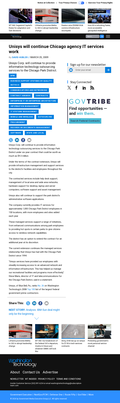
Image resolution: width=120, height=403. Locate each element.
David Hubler (20, 57)
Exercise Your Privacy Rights (100, 3)
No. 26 (41, 285)
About (15, 372)
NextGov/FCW (41, 394)
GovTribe (82, 394)
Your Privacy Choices (68, 3)
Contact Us (31, 372)
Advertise (50, 372)
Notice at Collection (46, 3)
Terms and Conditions (68, 379)
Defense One (56, 394)
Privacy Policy (46, 379)
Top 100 (31, 289)
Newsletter (17, 379)
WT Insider (31, 379)
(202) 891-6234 (37, 383)
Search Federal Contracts (85, 121)
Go (102, 36)
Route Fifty (70, 394)
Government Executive (21, 394)
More (91, 394)
